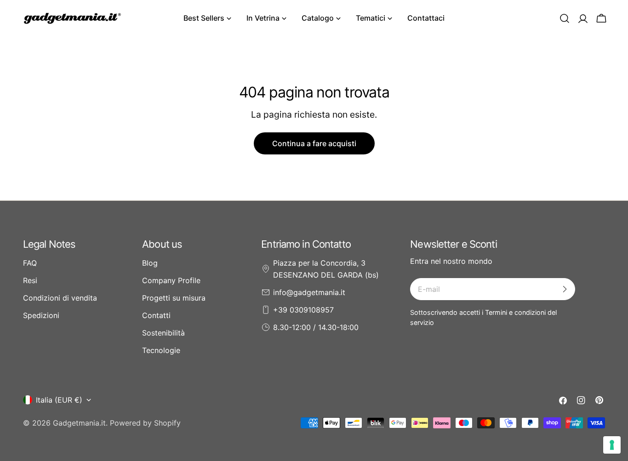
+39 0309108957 (303, 309)
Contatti (156, 315)
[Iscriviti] (564, 289)
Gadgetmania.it (79, 422)
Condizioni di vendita (60, 297)
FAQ (30, 262)
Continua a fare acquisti (314, 143)
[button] (564, 18)
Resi (30, 280)
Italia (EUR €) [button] (59, 399)
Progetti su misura (174, 297)
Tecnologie (161, 350)
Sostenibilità (163, 332)
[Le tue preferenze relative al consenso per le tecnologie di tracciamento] (612, 445)
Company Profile (171, 280)
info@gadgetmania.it (309, 292)
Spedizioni (41, 315)
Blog (150, 262)
